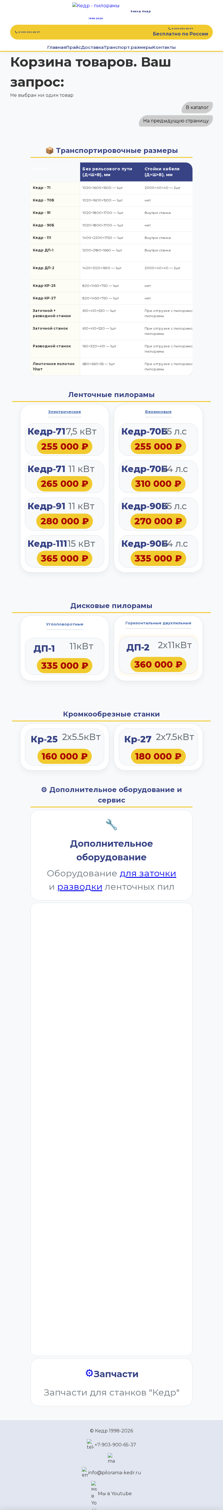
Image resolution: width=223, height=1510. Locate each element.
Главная (56, 47)
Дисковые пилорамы (111, 605)
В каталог (197, 107)
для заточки (148, 873)
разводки (79, 886)
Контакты (164, 47)
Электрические (64, 412)
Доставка (92, 47)
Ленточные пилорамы (111, 394)
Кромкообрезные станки (111, 714)
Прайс (73, 47)
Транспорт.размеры (128, 47)
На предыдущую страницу (176, 121)
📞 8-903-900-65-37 (27, 32)
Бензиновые (158, 412)
